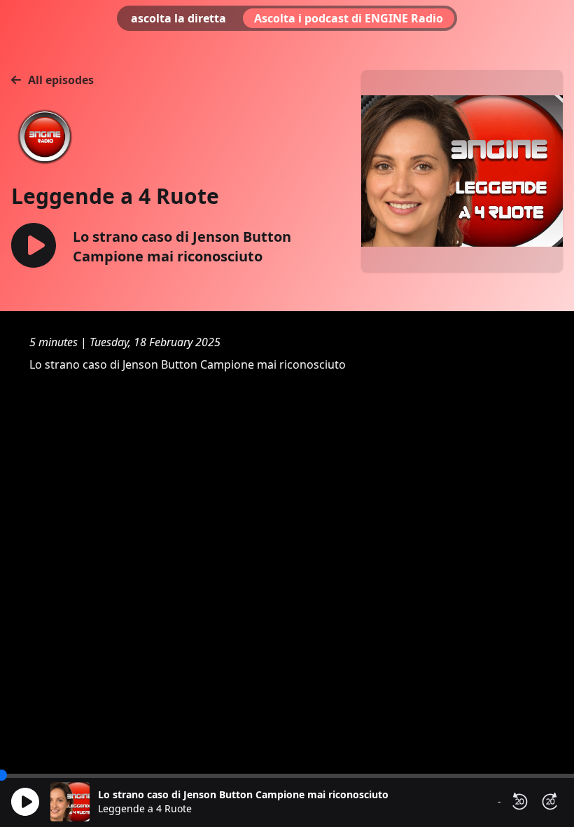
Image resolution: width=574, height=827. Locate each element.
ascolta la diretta (178, 18)
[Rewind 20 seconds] (519, 801)
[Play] (25, 802)
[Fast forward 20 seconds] (550, 801)
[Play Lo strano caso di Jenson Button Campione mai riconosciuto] (33, 246)
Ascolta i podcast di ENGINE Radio (348, 18)
